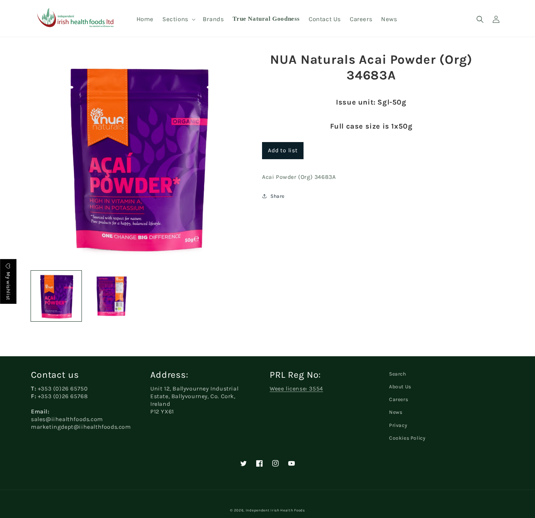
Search (397, 374)
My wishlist (8, 285)
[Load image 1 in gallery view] (56, 296)
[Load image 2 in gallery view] (110, 296)
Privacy (398, 425)
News (395, 412)
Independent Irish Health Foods (275, 510)
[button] (178, 19)
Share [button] (277, 196)
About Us (400, 387)
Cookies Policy (407, 438)
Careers (398, 399)
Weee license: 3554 (296, 388)
